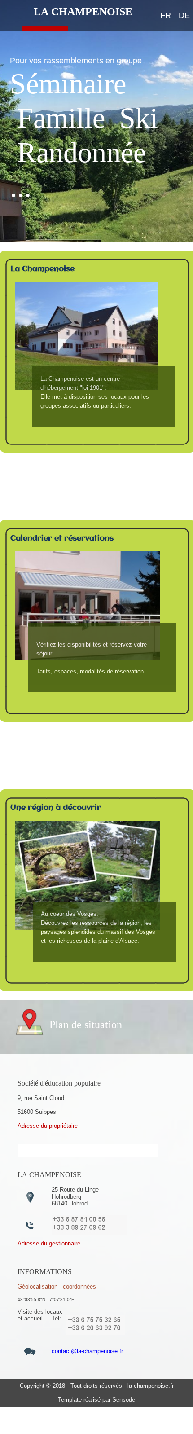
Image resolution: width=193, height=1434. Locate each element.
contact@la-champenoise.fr (87, 1351)
